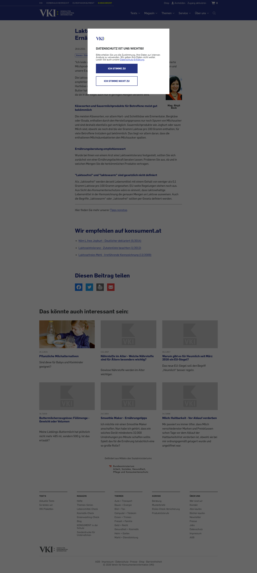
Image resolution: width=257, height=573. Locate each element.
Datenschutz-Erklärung (132, 59)
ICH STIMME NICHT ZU (117, 81)
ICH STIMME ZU (117, 68)
